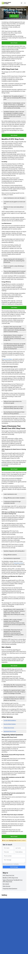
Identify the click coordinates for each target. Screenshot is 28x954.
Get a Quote (14, 135)
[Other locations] (21, 3)
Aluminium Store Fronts (10, 731)
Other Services (6, 886)
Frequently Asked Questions (10, 888)
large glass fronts (18, 563)
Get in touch (14, 16)
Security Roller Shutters (10, 724)
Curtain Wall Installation (10, 720)
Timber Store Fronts (9, 727)
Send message (14, 867)
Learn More (14, 307)
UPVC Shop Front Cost (8, 875)
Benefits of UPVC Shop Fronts (10, 877)
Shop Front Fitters (7, 359)
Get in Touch (14, 43)
